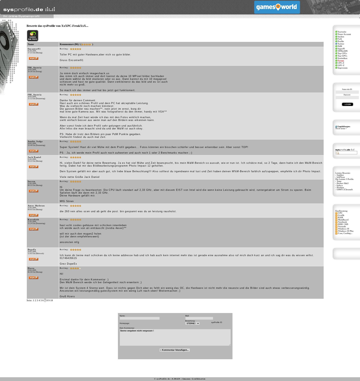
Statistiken (342, 58)
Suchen (341, 37)
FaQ (340, 39)
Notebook (342, 222)
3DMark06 (343, 51)
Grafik (341, 215)
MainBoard (343, 220)
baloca (340, 185)
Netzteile (342, 227)
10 (51, 300)
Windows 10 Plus (345, 231)
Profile (341, 41)
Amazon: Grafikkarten (194, 379)
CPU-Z (341, 63)
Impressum (342, 68)
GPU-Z (341, 65)
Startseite (342, 32)
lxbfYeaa (341, 177)
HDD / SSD (343, 224)
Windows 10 (343, 229)
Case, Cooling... (345, 233)
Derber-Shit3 (343, 183)
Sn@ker (340, 175)
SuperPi (341, 49)
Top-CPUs (342, 53)
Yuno (339, 181)
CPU (340, 213)
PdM (340, 46)
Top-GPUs (342, 56)
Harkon (340, 187)
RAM (340, 218)
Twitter (341, 44)
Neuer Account (344, 34)
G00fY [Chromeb (345, 190)
